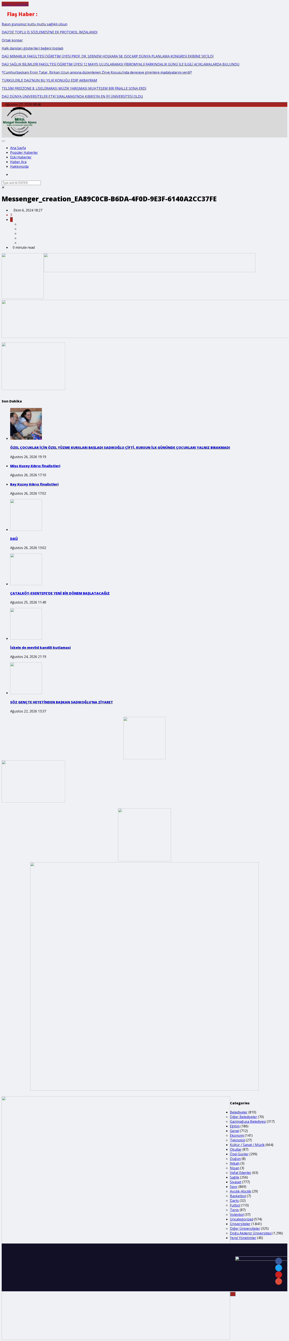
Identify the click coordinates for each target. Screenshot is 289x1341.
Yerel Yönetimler (243, 1237)
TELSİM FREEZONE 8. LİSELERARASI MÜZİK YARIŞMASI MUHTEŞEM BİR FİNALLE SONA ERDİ (74, 88)
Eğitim (235, 1126)
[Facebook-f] (278, 1261)
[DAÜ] (26, 529)
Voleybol (237, 1214)
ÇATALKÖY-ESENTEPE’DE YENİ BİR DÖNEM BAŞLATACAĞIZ (60, 593)
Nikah (234, 1163)
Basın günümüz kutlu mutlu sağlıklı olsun (34, 24)
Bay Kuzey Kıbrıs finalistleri (34, 484)
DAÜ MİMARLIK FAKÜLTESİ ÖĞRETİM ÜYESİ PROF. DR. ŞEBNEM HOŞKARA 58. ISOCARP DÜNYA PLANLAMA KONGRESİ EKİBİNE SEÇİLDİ (107, 56)
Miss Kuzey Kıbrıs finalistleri (35, 466)
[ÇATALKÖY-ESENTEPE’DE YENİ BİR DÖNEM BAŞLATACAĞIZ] (26, 584)
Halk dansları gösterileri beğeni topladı (32, 48)
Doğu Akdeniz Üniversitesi (251, 1233)
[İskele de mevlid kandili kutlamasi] (26, 638)
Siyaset (235, 1182)
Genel (234, 1130)
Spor (234, 1186)
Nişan (234, 1168)
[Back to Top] (232, 1294)
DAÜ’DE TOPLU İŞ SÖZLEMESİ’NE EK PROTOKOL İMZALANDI (50, 32)
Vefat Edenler (240, 1172)
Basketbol (238, 1196)
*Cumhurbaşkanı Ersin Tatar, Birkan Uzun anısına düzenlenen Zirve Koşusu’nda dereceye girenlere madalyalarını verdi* (97, 72)
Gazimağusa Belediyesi (248, 1121)
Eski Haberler (21, 157)
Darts (234, 1200)
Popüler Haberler (24, 152)
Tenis (234, 1210)
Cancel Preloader (15, 4)
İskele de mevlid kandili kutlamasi (40, 647)
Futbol (235, 1205)
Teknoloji (237, 1140)
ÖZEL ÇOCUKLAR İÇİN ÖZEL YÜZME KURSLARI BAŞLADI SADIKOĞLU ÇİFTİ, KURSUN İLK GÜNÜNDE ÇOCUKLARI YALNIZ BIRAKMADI (120, 447)
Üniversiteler (240, 1224)
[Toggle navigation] (3, 141)
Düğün (235, 1158)
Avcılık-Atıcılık (240, 1191)
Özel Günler (239, 1154)
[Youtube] (278, 1274)
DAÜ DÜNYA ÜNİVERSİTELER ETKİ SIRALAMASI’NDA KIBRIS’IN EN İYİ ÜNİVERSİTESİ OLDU (72, 96)
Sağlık (234, 1177)
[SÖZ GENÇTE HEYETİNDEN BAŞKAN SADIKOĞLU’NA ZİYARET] (26, 692)
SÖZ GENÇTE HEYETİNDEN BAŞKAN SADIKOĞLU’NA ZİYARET (61, 702)
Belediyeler (239, 1112)
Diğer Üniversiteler (245, 1228)
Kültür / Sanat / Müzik (247, 1144)
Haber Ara (18, 161)
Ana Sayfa (18, 147)
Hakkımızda (19, 166)
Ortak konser (12, 40)
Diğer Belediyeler (243, 1117)
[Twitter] (278, 1267)
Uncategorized (241, 1219)
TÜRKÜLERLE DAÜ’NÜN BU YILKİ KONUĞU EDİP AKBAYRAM (49, 80)
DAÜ (14, 538)
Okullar (236, 1149)
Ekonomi (237, 1135)
